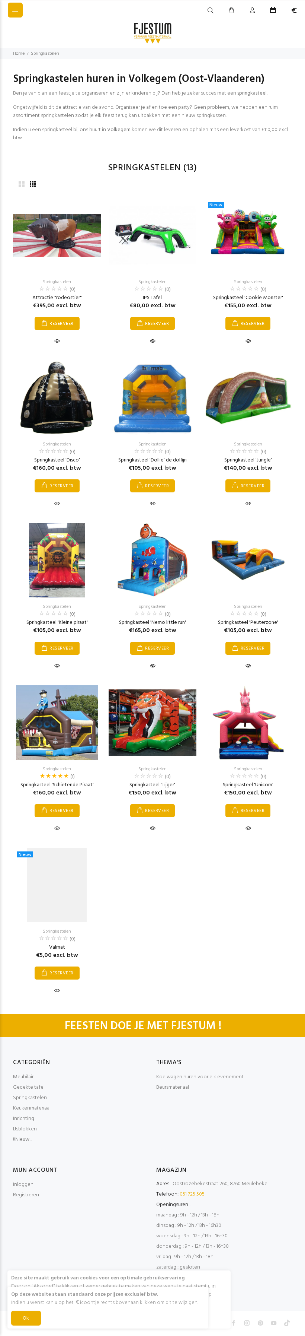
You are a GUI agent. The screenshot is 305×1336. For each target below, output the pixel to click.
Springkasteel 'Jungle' (248, 460)
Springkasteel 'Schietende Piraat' (57, 785)
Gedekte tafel (29, 1087)
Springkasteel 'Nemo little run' (152, 622)
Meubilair (23, 1077)
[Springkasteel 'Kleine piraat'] (57, 560)
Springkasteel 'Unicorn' (248, 785)
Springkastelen (45, 53)
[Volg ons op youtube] (274, 1323)
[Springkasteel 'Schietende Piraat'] (57, 722)
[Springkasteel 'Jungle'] (248, 397)
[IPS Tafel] (153, 235)
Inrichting (23, 1118)
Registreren (26, 1195)
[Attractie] (57, 235)
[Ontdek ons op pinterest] (260, 1323)
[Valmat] (57, 885)
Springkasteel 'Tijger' (152, 785)
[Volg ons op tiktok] (287, 1323)
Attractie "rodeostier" (57, 297)
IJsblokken (25, 1129)
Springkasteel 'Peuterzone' (248, 622)
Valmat (57, 947)
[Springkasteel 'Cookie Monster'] (248, 235)
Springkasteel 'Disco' (57, 460)
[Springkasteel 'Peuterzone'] (248, 560)
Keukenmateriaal (32, 1108)
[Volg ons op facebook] (233, 1323)
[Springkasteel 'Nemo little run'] (152, 560)
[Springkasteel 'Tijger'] (153, 722)
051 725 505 (192, 1194)
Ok (26, 1318)
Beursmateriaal (172, 1087)
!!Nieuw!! (22, 1139)
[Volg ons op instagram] (247, 1323)
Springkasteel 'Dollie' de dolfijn (152, 460)
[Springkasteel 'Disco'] (57, 398)
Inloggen (23, 1184)
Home (19, 53)
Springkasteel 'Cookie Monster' (248, 297)
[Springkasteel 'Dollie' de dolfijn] (152, 398)
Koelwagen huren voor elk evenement (200, 1077)
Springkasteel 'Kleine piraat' (57, 622)
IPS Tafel (152, 297)
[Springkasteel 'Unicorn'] (248, 722)
